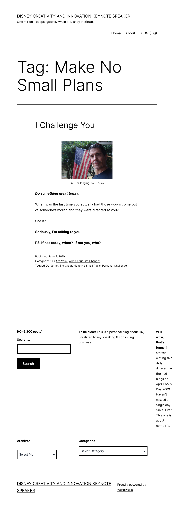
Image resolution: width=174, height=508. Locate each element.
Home (116, 33)
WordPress (125, 489)
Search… (23, 339)
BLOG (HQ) (148, 33)
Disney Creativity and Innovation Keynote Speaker (73, 16)
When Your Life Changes (84, 261)
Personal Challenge (114, 265)
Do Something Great (59, 265)
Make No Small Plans (87, 265)
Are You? (61, 261)
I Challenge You (65, 125)
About (130, 33)
